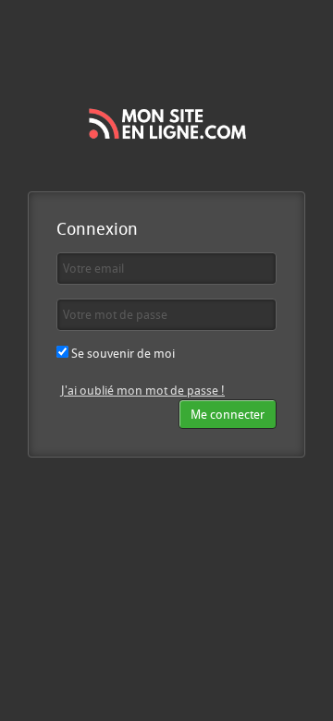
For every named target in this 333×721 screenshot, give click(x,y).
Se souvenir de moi (121, 353)
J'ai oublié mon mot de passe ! (143, 390)
